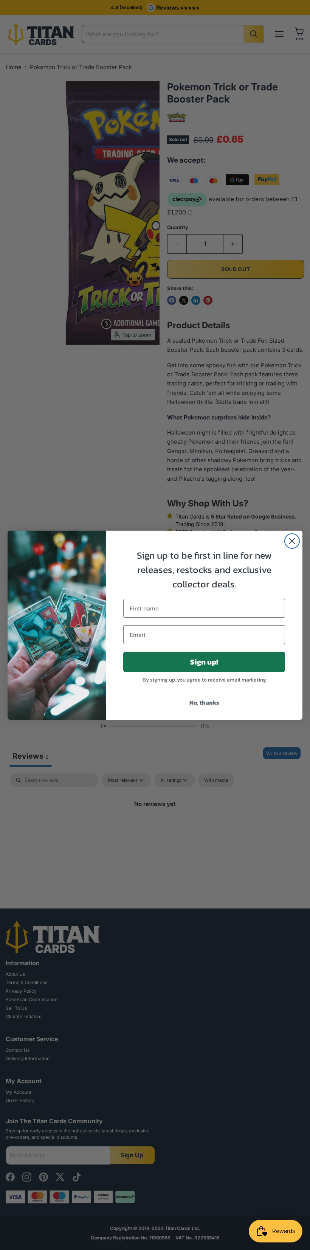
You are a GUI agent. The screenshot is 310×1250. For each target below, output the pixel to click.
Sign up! (204, 662)
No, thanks (204, 702)
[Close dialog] (292, 541)
